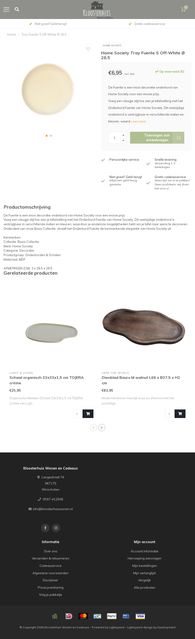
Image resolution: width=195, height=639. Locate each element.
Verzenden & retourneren (50, 558)
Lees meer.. (139, 121)
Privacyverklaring (50, 587)
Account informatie (144, 551)
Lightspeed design (140, 627)
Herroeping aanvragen (144, 558)
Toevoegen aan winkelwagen (157, 137)
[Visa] (140, 616)
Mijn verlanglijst (144, 573)
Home (11, 34)
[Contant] (55, 616)
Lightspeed (116, 627)
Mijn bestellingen (144, 566)
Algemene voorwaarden (50, 573)
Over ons (50, 551)
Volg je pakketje (50, 595)
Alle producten (144, 587)
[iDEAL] (69, 616)
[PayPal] (112, 616)
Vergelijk (144, 580)
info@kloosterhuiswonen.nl (53, 509)
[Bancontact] (97, 616)
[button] (47, 136)
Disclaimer (50, 580)
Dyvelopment (166, 627)
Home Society (112, 45)
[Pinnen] (126, 616)
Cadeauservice (50, 566)
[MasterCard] (83, 616)
